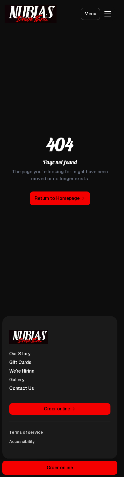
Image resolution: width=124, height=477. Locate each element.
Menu (90, 14)
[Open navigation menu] (108, 14)
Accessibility (22, 441)
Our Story (20, 354)
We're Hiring (22, 371)
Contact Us (21, 388)
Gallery (17, 380)
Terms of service (26, 432)
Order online (60, 468)
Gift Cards (20, 362)
